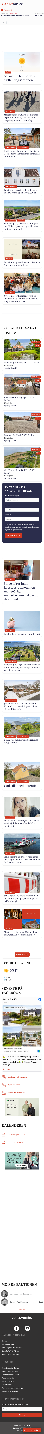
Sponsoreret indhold (10, 1391)
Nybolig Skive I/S (10, 368)
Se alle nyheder (22, 954)
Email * (8, 505)
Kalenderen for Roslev (10, 1375)
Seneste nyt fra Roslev (10, 1368)
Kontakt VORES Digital (10, 1351)
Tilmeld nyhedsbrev (32, 1430)
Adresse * (8, 515)
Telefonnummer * (12, 496)
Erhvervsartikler (8, 1381)
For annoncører (8, 1344)
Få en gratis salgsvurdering (12, 1388)
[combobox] (6, 519)
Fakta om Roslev (8, 1378)
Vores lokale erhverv (10, 1371)
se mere (22, 1310)
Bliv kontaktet (13, 535)
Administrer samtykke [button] (10, 1354)
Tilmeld (22, 1415)
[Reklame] (22, 1107)
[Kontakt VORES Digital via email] (27, 1328)
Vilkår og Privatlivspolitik (12, 1348)
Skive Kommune (8, 1385)
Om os (4, 1341)
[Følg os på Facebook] (16, 1328)
